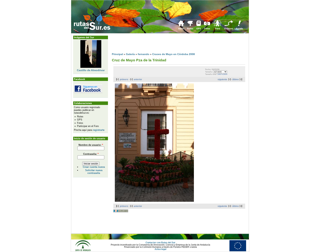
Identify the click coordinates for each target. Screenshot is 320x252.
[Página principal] (181, 25)
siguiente (222, 79)
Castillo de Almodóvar (91, 70)
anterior (138, 79)
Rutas (190, 28)
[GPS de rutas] (198, 25)
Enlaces (228, 28)
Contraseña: (91, 154)
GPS (198, 28)
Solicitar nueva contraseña (93, 171)
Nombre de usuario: (91, 145)
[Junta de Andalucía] (82, 250)
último (235, 79)
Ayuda (239, 28)
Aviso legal (160, 249)
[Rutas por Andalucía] (190, 25)
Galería (130, 54)
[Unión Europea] (237, 250)
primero (124, 79)
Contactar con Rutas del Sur (160, 242)
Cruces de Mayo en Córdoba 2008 (173, 54)
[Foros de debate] (217, 25)
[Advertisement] (179, 43)
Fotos (207, 28)
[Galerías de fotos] (207, 24)
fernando (143, 54)
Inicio (181, 28)
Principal (117, 54)
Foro (217, 28)
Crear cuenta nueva (94, 167)
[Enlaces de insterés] (228, 25)
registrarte (98, 130)
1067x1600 (222, 74)
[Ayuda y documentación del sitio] (239, 25)
